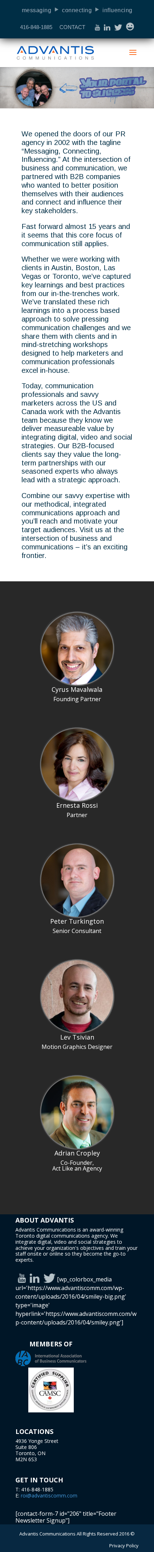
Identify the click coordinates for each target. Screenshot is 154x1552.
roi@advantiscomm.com (49, 1495)
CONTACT (72, 27)
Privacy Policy (124, 1545)
